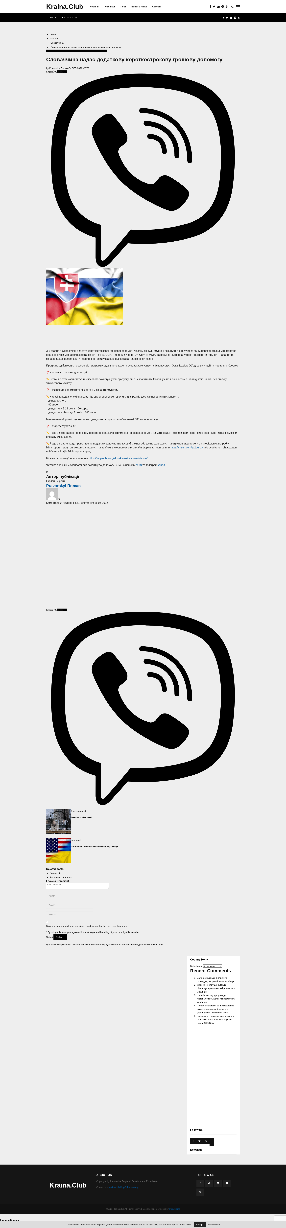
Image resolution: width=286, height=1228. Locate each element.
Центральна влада (97, 51)
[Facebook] (211, 7)
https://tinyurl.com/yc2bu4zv (187, 447)
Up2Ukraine (174, 1209)
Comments (55, 873)
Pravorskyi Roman (59, 68)
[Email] (219, 7)
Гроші (83, 51)
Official (62, 51)
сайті (139, 465)
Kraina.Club (64, 6)
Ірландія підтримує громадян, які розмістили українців (216, 988)
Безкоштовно (73, 51)
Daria (199, 978)
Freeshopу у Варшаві (81, 817)
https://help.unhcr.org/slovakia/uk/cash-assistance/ (118, 458)
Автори (156, 6)
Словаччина (52, 51)
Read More (214, 1224)
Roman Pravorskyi (206, 1005)
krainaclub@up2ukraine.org (123, 1187)
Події (123, 6)
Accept (199, 1224)
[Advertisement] (143, 337)
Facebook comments (61, 877)
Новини (94, 6)
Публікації (110, 6)
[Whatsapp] (228, 7)
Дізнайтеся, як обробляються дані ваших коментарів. (135, 944)
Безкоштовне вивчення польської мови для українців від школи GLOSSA (215, 1009)
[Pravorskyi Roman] (52, 499)
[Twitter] (215, 7)
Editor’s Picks (139, 6)
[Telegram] (223, 7)
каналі (162, 465)
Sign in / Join (70, 18)
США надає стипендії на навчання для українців (94, 846)
